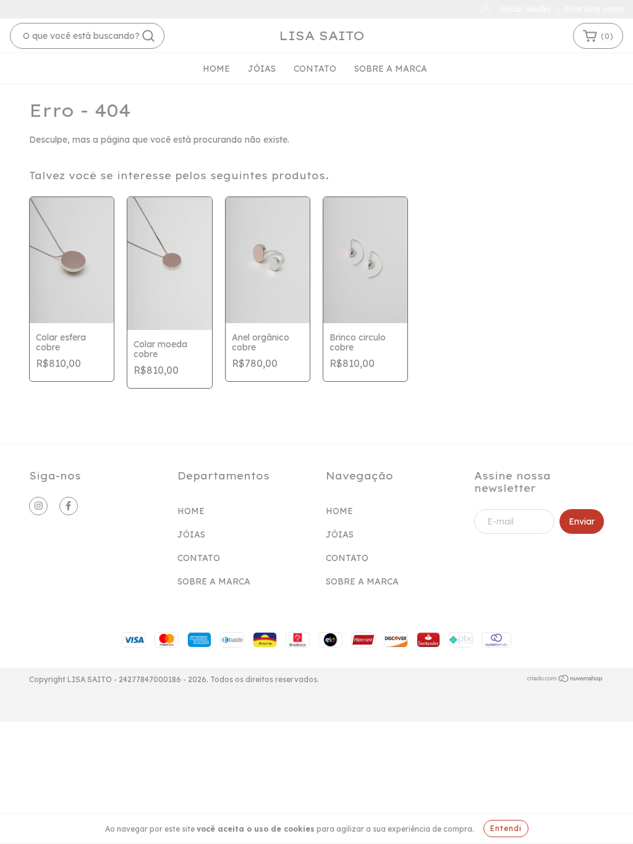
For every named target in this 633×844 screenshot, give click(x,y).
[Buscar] (148, 36)
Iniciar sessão (525, 9)
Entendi (506, 828)
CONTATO (315, 68)
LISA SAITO (322, 35)
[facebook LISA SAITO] (68, 506)
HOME (216, 68)
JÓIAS (262, 68)
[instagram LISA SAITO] (38, 506)
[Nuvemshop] (565, 680)
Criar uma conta (594, 9)
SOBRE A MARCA (390, 68)
